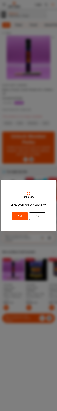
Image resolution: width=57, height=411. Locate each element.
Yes (20, 216)
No (37, 216)
